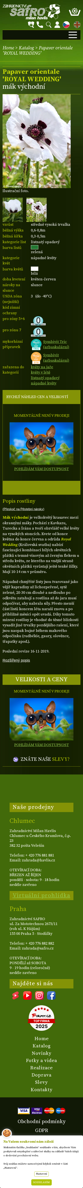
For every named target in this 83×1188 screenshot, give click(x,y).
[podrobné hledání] (31, 24)
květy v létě (40, 372)
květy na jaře (42, 367)
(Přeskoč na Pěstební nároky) (23, 509)
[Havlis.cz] (31, 12)
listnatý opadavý (45, 378)
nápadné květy (43, 383)
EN (76, 23)
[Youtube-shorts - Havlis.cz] (15, 998)
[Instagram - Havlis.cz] (39, 998)
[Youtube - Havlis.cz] (27, 998)
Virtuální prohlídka (41, 895)
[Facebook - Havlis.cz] (51, 998)
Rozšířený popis (16, 660)
